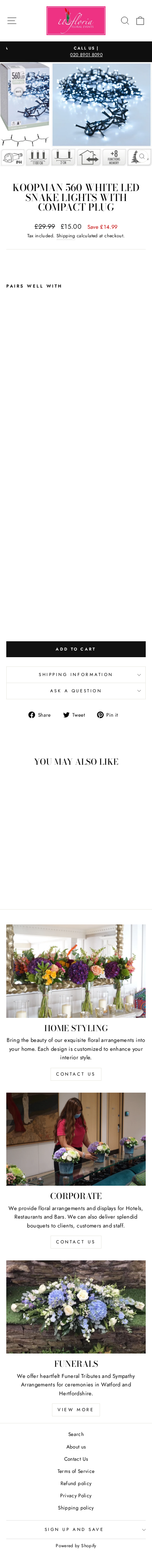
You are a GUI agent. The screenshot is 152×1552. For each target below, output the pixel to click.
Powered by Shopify (76, 1545)
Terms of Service (76, 1471)
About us (76, 1446)
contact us (76, 1074)
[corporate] (76, 1139)
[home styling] (76, 971)
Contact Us (76, 1459)
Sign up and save (74, 1529)
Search (76, 1434)
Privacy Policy (75, 1495)
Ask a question (76, 690)
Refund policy (76, 1483)
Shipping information (76, 674)
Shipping (65, 235)
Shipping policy (76, 1507)
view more (76, 1409)
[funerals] (76, 1307)
